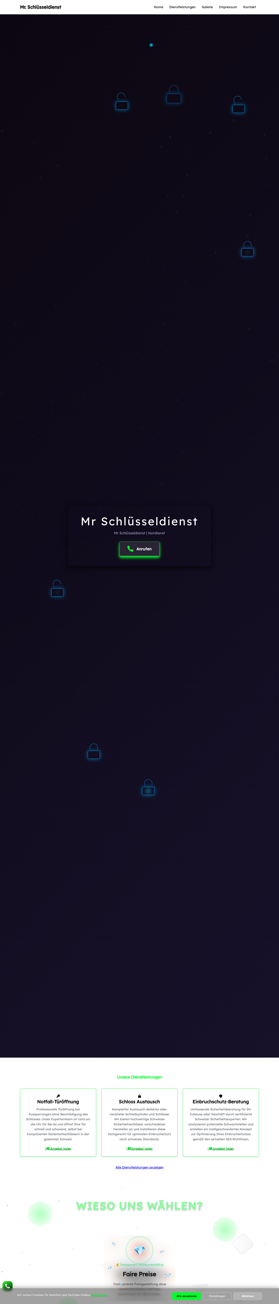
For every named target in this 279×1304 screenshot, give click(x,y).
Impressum (228, 7)
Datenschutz (99, 1295)
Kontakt (249, 7)
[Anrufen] (7, 1286)
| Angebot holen (58, 1148)
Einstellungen (217, 1296)
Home (158, 7)
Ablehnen (248, 1296)
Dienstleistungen (182, 7)
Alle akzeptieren (186, 1296)
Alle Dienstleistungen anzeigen (140, 1167)
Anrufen (144, 548)
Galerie (207, 7)
